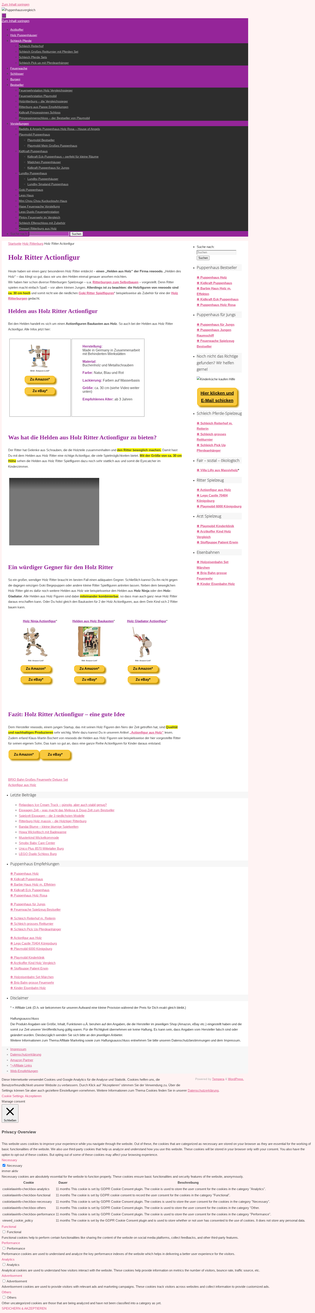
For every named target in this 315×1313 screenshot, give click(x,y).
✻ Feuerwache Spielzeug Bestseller (35, 909)
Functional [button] (9, 1226)
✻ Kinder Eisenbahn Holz (216, 584)
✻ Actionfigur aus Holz (214, 490)
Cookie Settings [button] (13, 1096)
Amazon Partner (21, 1060)
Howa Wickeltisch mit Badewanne (42, 832)
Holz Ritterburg (32, 243)
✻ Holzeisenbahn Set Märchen (32, 977)
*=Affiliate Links (21, 1065)
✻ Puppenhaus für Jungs (215, 324)
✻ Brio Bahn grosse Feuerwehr (32, 982)
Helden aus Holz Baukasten (93, 621)
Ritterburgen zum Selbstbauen (115, 282)
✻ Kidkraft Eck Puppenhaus (217, 299)
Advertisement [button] (12, 1275)
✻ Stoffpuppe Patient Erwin (217, 542)
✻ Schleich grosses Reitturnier (31, 923)
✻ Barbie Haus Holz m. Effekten (33, 884)
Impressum (18, 1049)
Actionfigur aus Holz (22, 785)
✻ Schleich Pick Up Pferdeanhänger (35, 929)
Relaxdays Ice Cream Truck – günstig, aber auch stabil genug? (63, 805)
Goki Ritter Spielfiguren (96, 293)
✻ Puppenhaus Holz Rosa (216, 305)
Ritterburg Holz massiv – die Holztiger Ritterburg (52, 821)
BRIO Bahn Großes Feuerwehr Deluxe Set (38, 779)
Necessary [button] (9, 1160)
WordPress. (236, 1079)
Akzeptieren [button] (33, 1096)
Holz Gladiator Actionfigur (146, 621)
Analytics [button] (8, 1259)
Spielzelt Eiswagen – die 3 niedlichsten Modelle (51, 816)
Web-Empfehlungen (24, 1071)
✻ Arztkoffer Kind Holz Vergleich (33, 963)
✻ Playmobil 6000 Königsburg (219, 506)
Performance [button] (11, 1243)
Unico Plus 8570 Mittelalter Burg (41, 848)
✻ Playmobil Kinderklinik (215, 526)
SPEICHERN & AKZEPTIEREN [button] (24, 1308)
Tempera (218, 1079)
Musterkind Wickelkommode (39, 837)
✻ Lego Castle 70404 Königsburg (33, 943)
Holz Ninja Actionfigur (39, 621)
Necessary (14, 1165)
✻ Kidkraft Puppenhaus (214, 283)
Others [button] (6, 1292)
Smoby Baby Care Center (37, 843)
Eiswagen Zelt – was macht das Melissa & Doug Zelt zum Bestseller (66, 810)
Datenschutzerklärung (25, 1054)
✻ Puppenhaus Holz (212, 277)
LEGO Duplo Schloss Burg (38, 854)
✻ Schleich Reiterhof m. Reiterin (33, 918)
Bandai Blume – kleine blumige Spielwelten (48, 826)
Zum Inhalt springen (15, 4)
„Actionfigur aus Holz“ (146, 732)
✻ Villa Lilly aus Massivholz (217, 470)
